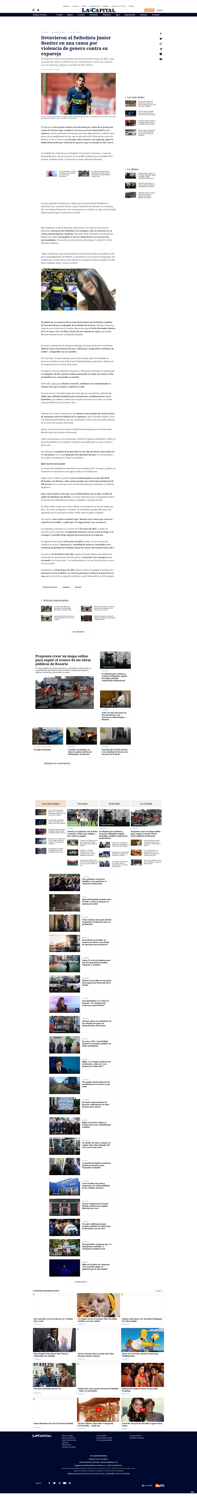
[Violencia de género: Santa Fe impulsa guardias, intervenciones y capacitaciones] (98, 618)
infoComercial (66, 1445)
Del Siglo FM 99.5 (135, 1435)
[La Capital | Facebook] (49, 1483)
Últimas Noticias (40, 15)
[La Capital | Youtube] (65, 1483)
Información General (58, 32)
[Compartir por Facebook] (161, 34)
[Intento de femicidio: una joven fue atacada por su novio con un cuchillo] (58, 618)
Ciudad (59, 15)
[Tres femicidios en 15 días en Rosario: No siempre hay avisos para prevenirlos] (61, 174)
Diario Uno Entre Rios (69, 1440)
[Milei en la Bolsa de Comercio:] (81, 1267)
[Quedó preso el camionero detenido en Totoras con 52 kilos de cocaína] (114, 854)
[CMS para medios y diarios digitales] (147, 1486)
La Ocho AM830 (101, 1435)
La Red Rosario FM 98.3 (104, 1438)
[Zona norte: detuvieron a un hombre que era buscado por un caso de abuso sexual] (114, 864)
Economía (94, 15)
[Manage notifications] (192, 1492)
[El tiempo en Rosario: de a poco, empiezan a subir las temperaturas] (146, 862)
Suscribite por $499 (149, 10)
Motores (76, 6)
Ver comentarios (78, 632)
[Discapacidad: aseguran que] (81, 1247)
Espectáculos (130, 15)
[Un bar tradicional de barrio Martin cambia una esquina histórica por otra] (81, 1207)
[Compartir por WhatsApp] (161, 44)
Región (70, 15)
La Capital (44, 32)
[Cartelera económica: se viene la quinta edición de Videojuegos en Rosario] (140, 185)
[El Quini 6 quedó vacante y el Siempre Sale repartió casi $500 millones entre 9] (140, 123)
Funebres (105, 6)
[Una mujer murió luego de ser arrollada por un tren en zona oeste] (81, 1085)
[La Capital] (98, 10)
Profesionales (94, 6)
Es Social (155, 15)
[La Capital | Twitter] (54, 1483)
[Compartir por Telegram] (161, 49)
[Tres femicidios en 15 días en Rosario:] (81, 1004)
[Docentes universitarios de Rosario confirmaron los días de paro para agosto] (81, 1105)
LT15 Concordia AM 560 (104, 1440)
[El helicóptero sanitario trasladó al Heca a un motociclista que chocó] (50, 851)
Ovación (81, 15)
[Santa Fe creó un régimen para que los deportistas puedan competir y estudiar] (81, 963)
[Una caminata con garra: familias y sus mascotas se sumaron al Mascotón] (81, 882)
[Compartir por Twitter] (161, 39)
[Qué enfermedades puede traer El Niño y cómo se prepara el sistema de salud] (81, 902)
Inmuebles (66, 6)
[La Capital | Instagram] (59, 1483)
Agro (118, 15)
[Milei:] (81, 1065)
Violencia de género (74, 32)
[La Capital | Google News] (70, 1483)
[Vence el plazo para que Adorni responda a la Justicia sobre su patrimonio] (81, 923)
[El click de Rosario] (47, 742)
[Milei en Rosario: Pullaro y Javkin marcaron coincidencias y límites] (81, 1125)
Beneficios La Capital (118, 6)
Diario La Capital (67, 1435)
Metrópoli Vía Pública (69, 1447)
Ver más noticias (81, 1282)
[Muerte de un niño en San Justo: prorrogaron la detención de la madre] (81, 983)
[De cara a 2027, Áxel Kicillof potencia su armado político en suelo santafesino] (81, 1044)
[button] (33, 10)
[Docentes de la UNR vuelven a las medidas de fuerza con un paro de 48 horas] (115, 742)
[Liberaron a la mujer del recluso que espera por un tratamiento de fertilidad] (114, 845)
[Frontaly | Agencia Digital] (158, 1485)
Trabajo (84, 6)
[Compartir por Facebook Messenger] (161, 54)
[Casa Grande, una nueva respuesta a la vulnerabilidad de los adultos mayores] (81, 1186)
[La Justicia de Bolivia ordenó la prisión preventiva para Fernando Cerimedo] (81, 1166)
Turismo (131, 6)
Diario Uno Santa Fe (68, 1438)
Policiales (107, 15)
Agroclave (65, 1442)
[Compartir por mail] (161, 59)
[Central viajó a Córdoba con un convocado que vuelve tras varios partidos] (140, 113)
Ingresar (160, 10)
